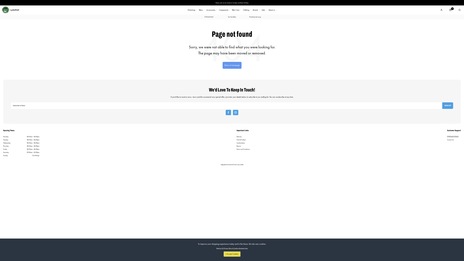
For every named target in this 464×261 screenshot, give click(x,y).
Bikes (201, 10)
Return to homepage (232, 65)
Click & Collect (241, 140)
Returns (239, 146)
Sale (263, 10)
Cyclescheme (241, 143)
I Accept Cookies (232, 254)
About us (271, 10)
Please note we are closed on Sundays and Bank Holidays (232, 3)
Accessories (210, 10)
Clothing (246, 10)
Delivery (239, 137)
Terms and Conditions (243, 149)
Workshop (191, 10)
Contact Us (450, 140)
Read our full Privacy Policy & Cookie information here (232, 248)
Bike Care (235, 10)
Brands (255, 10)
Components (223, 10)
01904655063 (453, 136)
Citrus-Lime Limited (238, 164)
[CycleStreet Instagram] (235, 112)
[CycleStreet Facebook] (228, 112)
